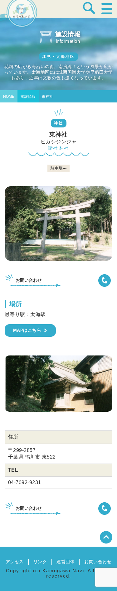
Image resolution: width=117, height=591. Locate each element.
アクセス (15, 561)
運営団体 (65, 561)
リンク (40, 561)
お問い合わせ (97, 561)
